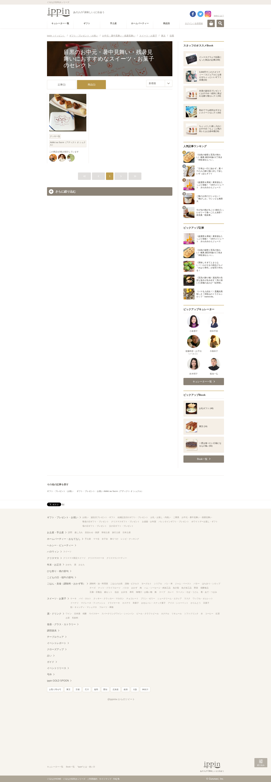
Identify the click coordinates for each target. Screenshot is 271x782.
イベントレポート (56, 643)
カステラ (126, 603)
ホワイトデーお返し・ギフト (204, 521)
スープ (162, 592)
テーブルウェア (55, 636)
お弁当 (124, 592)
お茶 (68, 618)
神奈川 (145, 689)
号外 (49, 674)
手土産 (88, 539)
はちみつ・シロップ (211, 583)
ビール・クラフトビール (147, 613)
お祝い (85, 517)
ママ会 (96, 539)
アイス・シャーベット (178, 603)
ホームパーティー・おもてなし (64, 539)
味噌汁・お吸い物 (144, 592)
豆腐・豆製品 (96, 592)
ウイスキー (94, 613)
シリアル (158, 583)
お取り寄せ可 (55, 689)
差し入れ (78, 532)
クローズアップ (55, 649)
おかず (134, 588)
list (63, 504)
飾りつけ (114, 539)
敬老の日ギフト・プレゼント (95, 521)
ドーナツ (74, 603)
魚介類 (176, 588)
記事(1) (61, 84)
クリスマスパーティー (117, 558)
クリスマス (53, 558)
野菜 (196, 588)
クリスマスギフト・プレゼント (125, 521)
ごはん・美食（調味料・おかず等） (66, 583)
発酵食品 (204, 588)
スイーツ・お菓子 (56, 598)
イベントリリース (56, 668)
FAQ (115, 779)
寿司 (132, 592)
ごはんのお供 (116, 583)
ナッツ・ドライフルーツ (109, 588)
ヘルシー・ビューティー (60, 545)
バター (197, 583)
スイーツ (67, 551)
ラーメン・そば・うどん (187, 592)
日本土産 (127, 532)
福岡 (96, 689)
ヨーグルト (146, 583)
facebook (193, 14)
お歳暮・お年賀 (149, 521)
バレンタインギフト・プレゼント (174, 521)
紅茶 (218, 613)
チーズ (93, 588)
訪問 (70, 532)
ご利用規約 (92, 779)
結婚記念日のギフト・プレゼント (133, 517)
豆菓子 (206, 603)
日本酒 (77, 613)
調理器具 (52, 630)
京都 (78, 689)
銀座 (126, 689)
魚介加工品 (186, 588)
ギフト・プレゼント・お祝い (60, 491)
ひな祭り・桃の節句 (58, 571)
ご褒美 (176, 517)
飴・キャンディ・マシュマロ (83, 607)
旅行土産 (116, 532)
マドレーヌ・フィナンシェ (93, 603)
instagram (208, 14)
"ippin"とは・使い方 (86, 767)
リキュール (177, 613)
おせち (69, 564)
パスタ (126, 588)
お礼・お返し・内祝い (160, 517)
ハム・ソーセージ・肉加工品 (157, 588)
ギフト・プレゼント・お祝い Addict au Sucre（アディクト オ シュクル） (110, 491)
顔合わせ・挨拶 (92, 532)
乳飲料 (75, 618)
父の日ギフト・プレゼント (121, 526)
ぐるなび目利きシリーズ (74, 779)
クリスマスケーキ (96, 558)
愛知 (105, 689)
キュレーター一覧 (55, 767)
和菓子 (136, 603)
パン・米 (168, 583)
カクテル (165, 613)
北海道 (115, 689)
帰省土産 (106, 532)
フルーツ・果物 (106, 607)
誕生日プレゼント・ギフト (103, 517)
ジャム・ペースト (183, 583)
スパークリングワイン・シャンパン (118, 613)
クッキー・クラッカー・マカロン (108, 598)
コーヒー (209, 613)
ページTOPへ (260, 773)
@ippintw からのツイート (121, 699)
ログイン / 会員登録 (194, 23)
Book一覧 (70, 767)
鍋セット (108, 592)
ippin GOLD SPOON (58, 680)
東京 (68, 689)
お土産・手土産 (55, 532)
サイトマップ (105, 779)
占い (49, 655)
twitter (200, 14)
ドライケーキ (114, 603)
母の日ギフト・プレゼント (94, 526)
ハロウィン (53, 551)
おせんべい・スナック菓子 (153, 603)
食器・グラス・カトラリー (61, 624)
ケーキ (73, 598)
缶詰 (117, 592)
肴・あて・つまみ (209, 592)
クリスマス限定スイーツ (74, 558)
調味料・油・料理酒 (99, 583)
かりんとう (196, 603)
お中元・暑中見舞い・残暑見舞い (197, 517)
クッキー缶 (55, 136)
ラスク (187, 598)
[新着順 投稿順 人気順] (159, 83)
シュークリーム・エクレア (169, 598)
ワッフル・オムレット (203, 598)
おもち (82, 564)
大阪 (135, 689)
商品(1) (91, 84)
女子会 (105, 539)
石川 (87, 689)
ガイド (50, 662)
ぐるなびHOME (54, 779)
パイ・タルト (85, 598)
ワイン (69, 613)
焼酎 (85, 613)
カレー (171, 592)
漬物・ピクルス (132, 583)
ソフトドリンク (191, 613)
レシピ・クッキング (130, 539)
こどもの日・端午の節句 (60, 577)
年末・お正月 (54, 564)
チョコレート (132, 598)
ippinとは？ (219, 16)
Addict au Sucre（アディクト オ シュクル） (68, 143)
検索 (220, 23)
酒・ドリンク (54, 613)
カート (211, 23)
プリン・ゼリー (148, 598)
